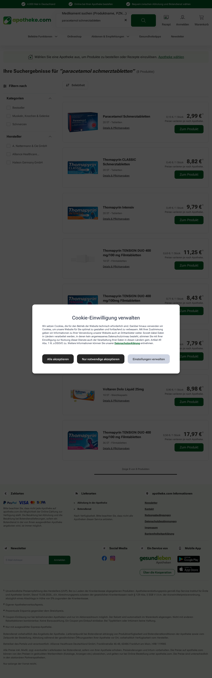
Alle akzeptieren (58, 359)
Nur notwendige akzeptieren (100, 359)
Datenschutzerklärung (127, 343)
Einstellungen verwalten (149, 359)
